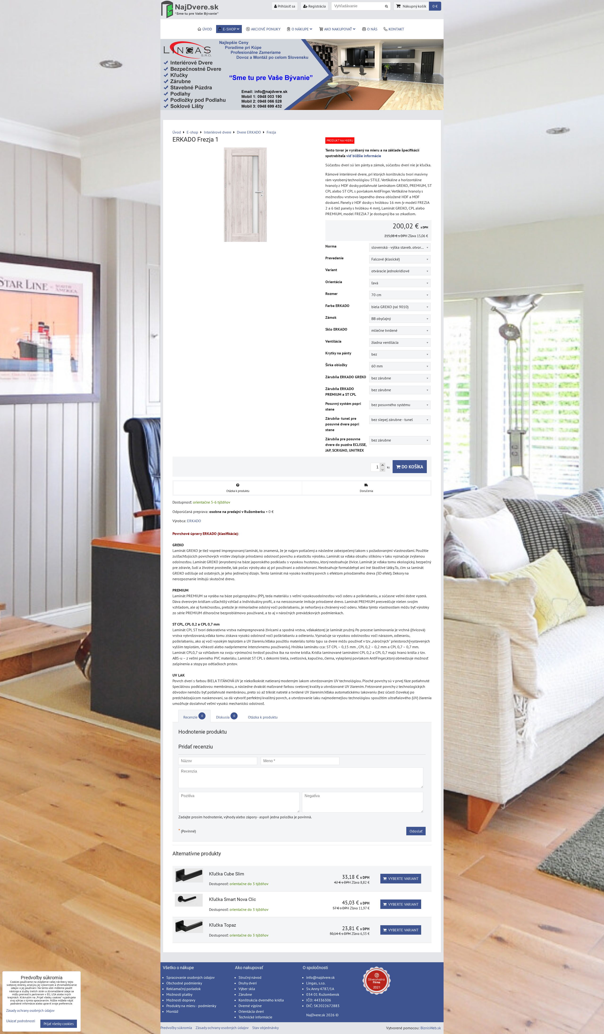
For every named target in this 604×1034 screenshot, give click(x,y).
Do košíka (411, 467)
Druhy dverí (248, 983)
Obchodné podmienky (184, 983)
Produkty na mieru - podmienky (191, 1005)
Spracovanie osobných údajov (190, 977)
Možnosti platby (179, 994)
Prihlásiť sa (286, 6)
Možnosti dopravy (180, 1000)
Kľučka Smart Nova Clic (232, 899)
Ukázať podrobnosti (20, 1021)
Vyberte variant (402, 878)
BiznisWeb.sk (430, 1028)
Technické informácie (255, 1017)
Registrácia (316, 6)
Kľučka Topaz (222, 925)
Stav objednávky (265, 1027)
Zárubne (245, 994)
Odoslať (416, 831)
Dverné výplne (250, 1005)
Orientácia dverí (251, 1011)
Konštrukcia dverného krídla (261, 1000)
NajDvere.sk (315, 1015)
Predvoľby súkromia (176, 1027)
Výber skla (247, 988)
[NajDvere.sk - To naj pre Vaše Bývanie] (302, 108)
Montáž (172, 1011)
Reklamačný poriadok (183, 988)
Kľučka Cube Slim (226, 874)
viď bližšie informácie (363, 155)
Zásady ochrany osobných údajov (222, 1027)
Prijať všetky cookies (59, 1023)
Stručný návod (250, 977)
